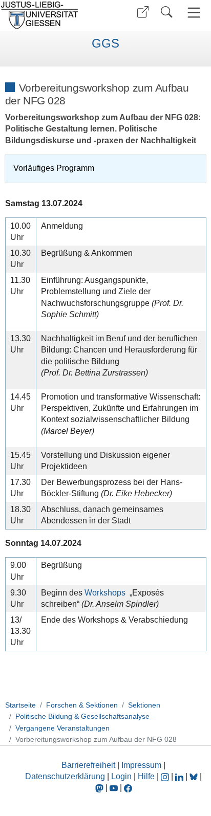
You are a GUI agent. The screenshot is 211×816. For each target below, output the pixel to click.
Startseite (20, 705)
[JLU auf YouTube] (114, 787)
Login (122, 776)
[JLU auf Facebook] (128, 787)
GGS (105, 43)
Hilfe (146, 776)
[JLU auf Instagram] (166, 776)
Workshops (105, 592)
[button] (143, 12)
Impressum (141, 765)
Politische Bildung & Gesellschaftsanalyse (82, 716)
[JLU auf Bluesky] (194, 776)
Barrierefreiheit (88, 765)
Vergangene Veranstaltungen (62, 728)
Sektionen (144, 705)
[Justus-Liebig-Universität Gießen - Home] (51, 15)
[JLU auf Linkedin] (180, 776)
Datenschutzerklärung (65, 776)
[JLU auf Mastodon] (100, 787)
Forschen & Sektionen (82, 705)
